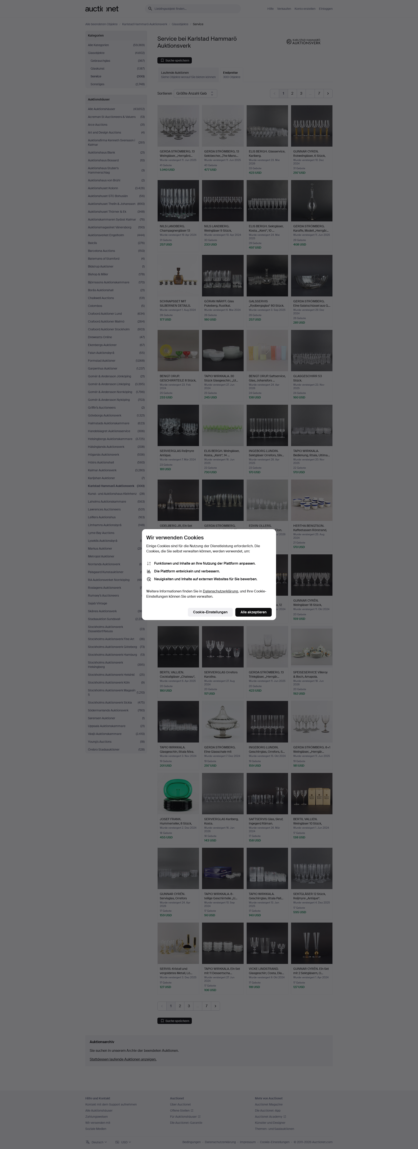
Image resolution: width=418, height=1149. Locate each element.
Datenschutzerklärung (220, 591)
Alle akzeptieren (253, 612)
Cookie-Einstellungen (210, 612)
